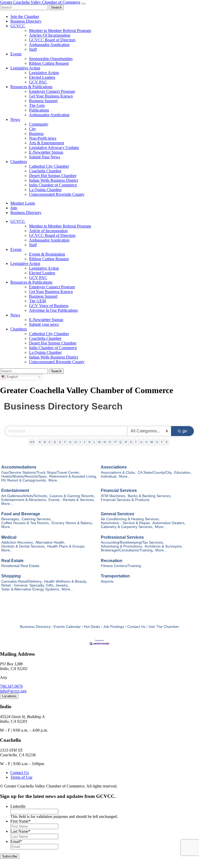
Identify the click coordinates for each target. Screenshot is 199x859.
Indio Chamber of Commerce (53, 185)
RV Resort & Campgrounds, (24, 480)
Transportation (115, 576)
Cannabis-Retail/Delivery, (21, 581)
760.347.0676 (11, 686)
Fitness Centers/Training (121, 566)
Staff (33, 49)
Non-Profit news (42, 138)
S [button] (131, 442)
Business (36, 133)
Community (38, 124)
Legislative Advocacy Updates (54, 147)
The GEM (37, 301)
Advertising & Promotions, (122, 546)
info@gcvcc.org (13, 691)
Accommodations (18, 467)
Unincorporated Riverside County (56, 194)
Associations (114, 467)
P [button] (115, 442)
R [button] (126, 442)
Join (13, 208)
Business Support (43, 101)
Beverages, (10, 519)
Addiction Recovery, (17, 542)
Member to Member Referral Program (60, 30)
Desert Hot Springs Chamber (52, 175)
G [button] (70, 442)
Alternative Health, (50, 542)
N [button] (105, 442)
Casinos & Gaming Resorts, (72, 496)
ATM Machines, (113, 496)
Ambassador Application (49, 44)
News (15, 119)
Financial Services (119, 490)
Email (16, 841)
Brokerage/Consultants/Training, (127, 550)
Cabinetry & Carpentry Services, (127, 527)
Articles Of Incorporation (49, 35)
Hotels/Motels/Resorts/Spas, (24, 476)
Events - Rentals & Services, (71, 500)
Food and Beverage (20, 514)
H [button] (76, 442)
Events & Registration (47, 254)
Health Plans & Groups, (66, 546)
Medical (8, 537)
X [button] (157, 442)
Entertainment (15, 490)
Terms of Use (21, 777)
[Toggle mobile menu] (83, 3)
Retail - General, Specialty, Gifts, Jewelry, (35, 585)
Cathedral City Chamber (49, 166)
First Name (20, 821)
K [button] (89, 442)
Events (16, 54)
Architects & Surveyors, (164, 546)
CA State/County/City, (155, 472)
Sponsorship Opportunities (51, 58)
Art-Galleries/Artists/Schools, (24, 496)
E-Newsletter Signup (46, 152)
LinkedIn (17, 806)
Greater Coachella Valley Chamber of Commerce (40, 2)
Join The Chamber (163, 627)
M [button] (99, 442)
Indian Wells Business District (53, 180)
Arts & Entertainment (46, 143)
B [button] (45, 442)
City (32, 129)
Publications (39, 110)
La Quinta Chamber (45, 189)
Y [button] (162, 442)
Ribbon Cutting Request (49, 63)
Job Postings (113, 627)
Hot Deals (92, 627)
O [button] (110, 442)
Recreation (111, 560)
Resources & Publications (31, 86)
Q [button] (120, 442)
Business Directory (25, 21)
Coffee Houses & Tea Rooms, (25, 523)
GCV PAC (38, 82)
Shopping (11, 576)
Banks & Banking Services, (150, 496)
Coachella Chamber (45, 171)
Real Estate (12, 560)
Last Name (20, 831)
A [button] (40, 442)
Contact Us (136, 627)
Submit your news (44, 324)
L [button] (94, 442)
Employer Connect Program (52, 91)
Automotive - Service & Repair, (126, 523)
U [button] (141, 442)
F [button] (65, 442)
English (12, 377)
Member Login (22, 203)
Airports (107, 581)
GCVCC (17, 26)
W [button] (151, 442)
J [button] (84, 442)
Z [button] (167, 442)
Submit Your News (44, 157)
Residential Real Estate (20, 566)
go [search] (184, 431)
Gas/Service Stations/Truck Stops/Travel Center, (40, 472)
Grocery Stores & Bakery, (72, 523)
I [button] (80, 442)
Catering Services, (37, 519)
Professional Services (122, 537)
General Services (117, 514)
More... (54, 480)
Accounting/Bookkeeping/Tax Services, (132, 542)
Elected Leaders (42, 77)
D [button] (55, 442)
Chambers (18, 161)
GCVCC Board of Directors (52, 40)
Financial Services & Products (125, 500)
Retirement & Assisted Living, (73, 476)
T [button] (136, 442)
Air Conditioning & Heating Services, (130, 519)
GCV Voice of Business (48, 305)
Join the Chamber (24, 16)
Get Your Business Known (51, 96)
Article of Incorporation (48, 231)
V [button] (146, 442)
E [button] (60, 442)
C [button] (50, 442)
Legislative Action (25, 68)
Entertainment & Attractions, (24, 500)
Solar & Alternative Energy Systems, (30, 589)
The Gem (37, 105)
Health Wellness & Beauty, (65, 581)
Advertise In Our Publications (53, 310)
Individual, (109, 476)
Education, (182, 472)
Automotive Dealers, (169, 523)
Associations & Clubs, (118, 472)
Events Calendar (67, 627)
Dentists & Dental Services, (23, 546)
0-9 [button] (32, 442)
